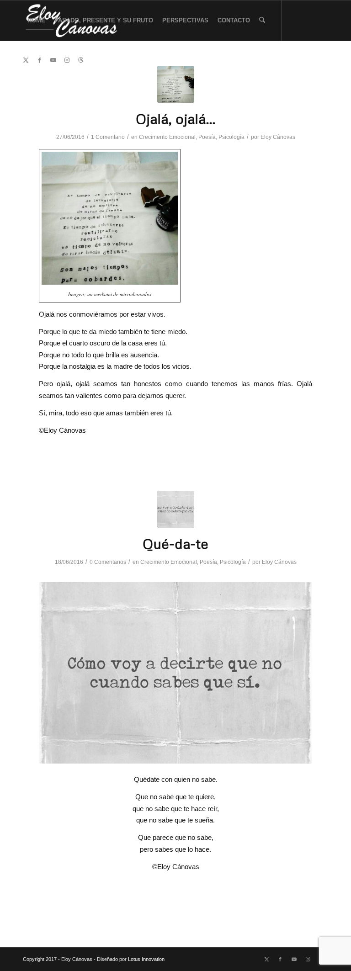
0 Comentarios (108, 562)
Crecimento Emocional (167, 137)
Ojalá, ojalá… (176, 118)
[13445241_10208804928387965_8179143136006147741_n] (175, 509)
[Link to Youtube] (53, 60)
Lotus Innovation (146, 959)
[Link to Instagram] (67, 60)
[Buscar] (262, 20)
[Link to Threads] (80, 60)
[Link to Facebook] (39, 60)
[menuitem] (36, 20)
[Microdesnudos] (175, 84)
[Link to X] (25, 60)
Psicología (231, 137)
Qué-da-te (175, 543)
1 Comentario (108, 137)
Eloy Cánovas (278, 137)
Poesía (207, 137)
